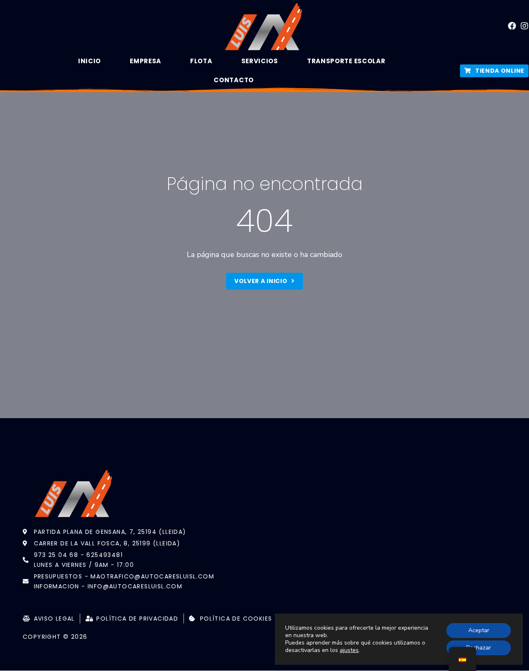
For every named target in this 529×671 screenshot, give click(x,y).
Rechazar (478, 648)
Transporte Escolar (346, 61)
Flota (201, 61)
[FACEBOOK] (512, 26)
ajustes (349, 650)
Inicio (89, 61)
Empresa (145, 61)
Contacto (234, 80)
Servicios (259, 61)
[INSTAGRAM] (525, 26)
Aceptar (478, 630)
